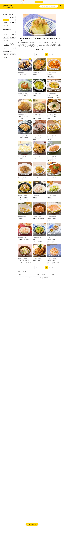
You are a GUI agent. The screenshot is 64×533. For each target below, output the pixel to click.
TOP (4, 9)
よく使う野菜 (17, 9)
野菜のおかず (9, 9)
